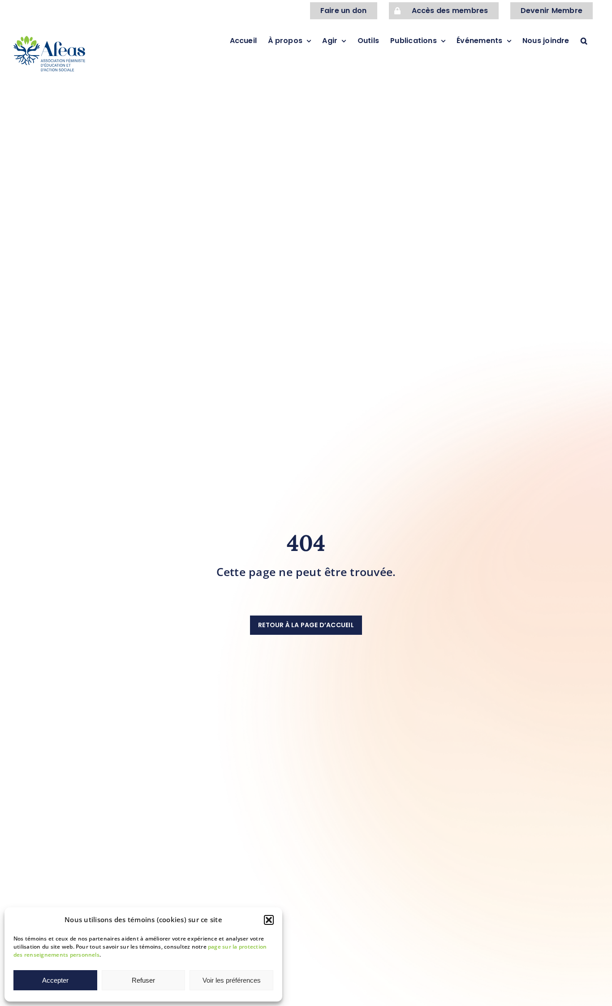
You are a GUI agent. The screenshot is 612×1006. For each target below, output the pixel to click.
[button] (268, 919)
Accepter (55, 980)
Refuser (143, 980)
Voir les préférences (232, 980)
